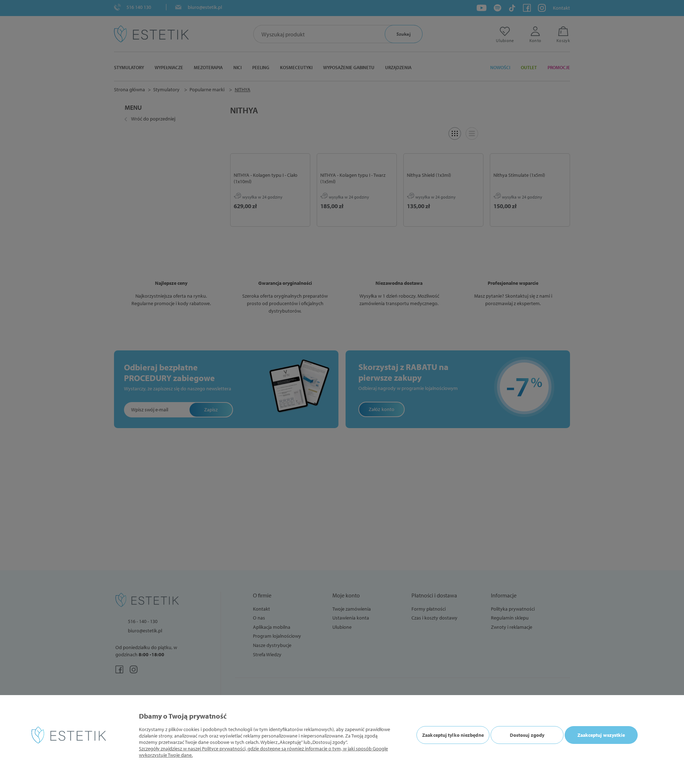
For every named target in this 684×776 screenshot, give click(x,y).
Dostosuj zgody (527, 735)
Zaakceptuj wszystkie (601, 735)
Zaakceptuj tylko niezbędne (453, 735)
